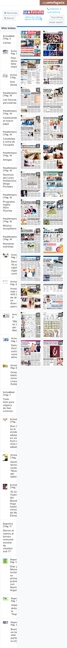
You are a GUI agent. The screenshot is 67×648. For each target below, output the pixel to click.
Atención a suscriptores (54, 10)
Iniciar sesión (56, 22)
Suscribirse (57, 17)
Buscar (10, 18)
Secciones (11, 13)
